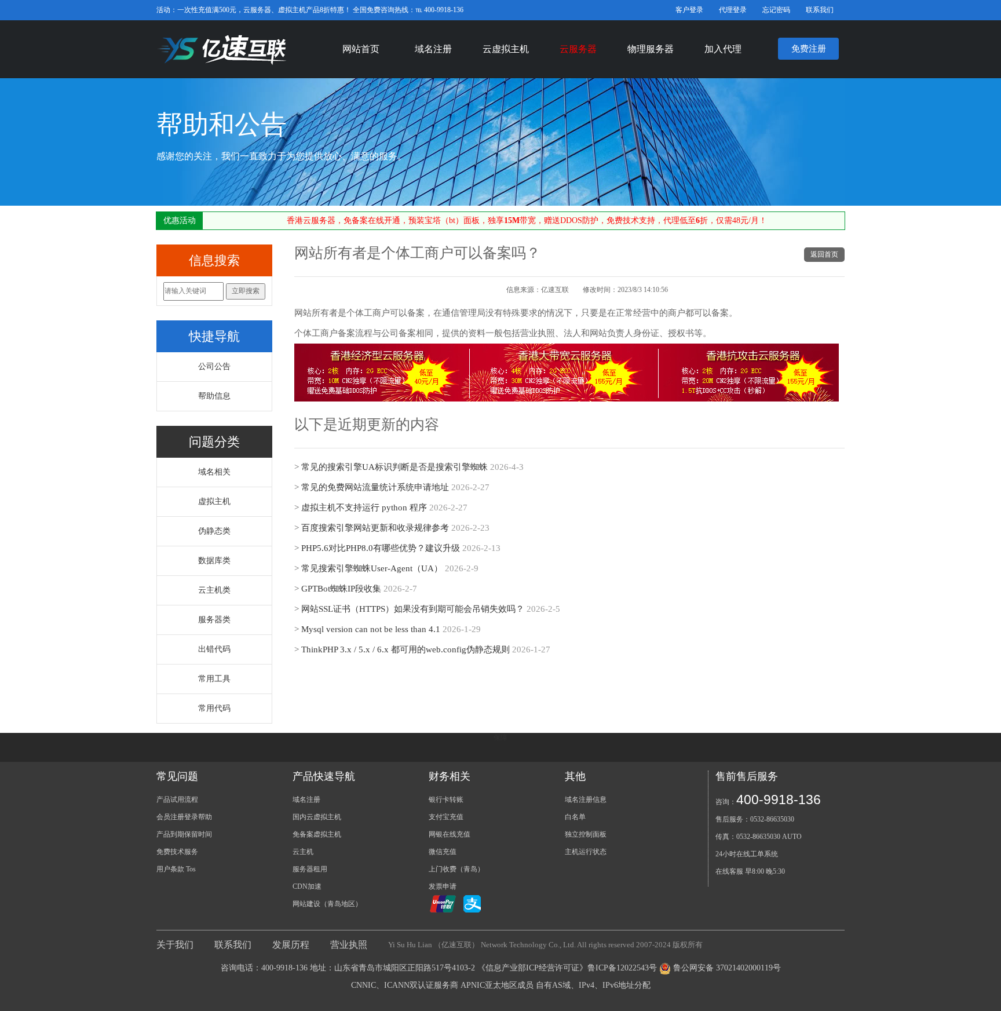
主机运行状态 (586, 852)
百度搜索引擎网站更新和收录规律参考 (375, 527)
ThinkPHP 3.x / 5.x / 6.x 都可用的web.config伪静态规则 (405, 649)
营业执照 (348, 945)
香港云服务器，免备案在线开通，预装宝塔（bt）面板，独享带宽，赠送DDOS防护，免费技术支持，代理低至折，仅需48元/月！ (527, 220)
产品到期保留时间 (184, 834)
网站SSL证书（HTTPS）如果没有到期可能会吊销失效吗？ (412, 609)
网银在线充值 (449, 834)
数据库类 (214, 560)
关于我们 (174, 945)
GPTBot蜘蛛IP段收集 (341, 588)
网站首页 (360, 49)
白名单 (575, 817)
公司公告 (214, 366)
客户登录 (689, 10)
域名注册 (433, 49)
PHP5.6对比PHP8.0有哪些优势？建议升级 (380, 548)
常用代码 (214, 708)
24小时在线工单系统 (746, 854)
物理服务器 (650, 49)
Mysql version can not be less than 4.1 (370, 629)
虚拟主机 (214, 501)
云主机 (303, 852)
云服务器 (578, 49)
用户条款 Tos (176, 869)
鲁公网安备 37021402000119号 (727, 967)
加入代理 (722, 49)
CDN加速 (307, 886)
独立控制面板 (586, 834)
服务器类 (214, 619)
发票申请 (442, 886)
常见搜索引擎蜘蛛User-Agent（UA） (372, 568)
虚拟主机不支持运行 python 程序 (364, 507)
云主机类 (214, 590)
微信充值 (442, 852)
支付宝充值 (446, 817)
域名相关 (214, 472)
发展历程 (290, 945)
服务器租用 (310, 869)
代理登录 (733, 10)
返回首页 (824, 254)
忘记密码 (776, 10)
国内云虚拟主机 (317, 817)
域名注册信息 (586, 799)
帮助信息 (214, 396)
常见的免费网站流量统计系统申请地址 (375, 487)
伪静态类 (214, 531)
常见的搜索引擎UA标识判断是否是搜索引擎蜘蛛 (394, 467)
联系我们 (820, 10)
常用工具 (214, 678)
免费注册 (808, 48)
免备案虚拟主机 (317, 834)
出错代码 (214, 649)
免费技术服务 (177, 852)
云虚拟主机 (506, 49)
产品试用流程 (177, 799)
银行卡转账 (446, 799)
